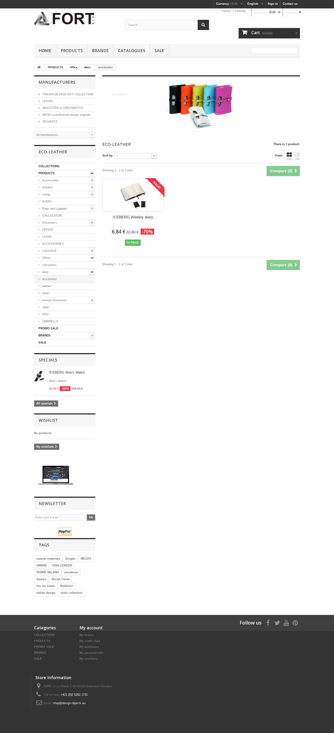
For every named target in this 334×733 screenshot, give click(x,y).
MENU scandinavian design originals (66, 114)
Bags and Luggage (54, 208)
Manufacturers (57, 82)
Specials (48, 360)
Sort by (107, 155)
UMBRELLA (49, 321)
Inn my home (45, 586)
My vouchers (88, 658)
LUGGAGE (49, 251)
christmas (71, 572)
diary (45, 272)
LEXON (47, 101)
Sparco (41, 579)
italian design (45, 592)
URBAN (41, 565)
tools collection (71, 592)
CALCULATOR (51, 215)
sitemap (240, 11)
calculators (49, 265)
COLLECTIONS (49, 166)
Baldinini (66, 586)
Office (45, 258)
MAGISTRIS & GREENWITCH (62, 108)
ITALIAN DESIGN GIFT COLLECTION (67, 94)
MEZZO (86, 558)
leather (46, 286)
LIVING (46, 236)
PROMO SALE (48, 328)
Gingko (70, 558)
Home (45, 50)
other (45, 293)
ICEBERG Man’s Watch (67, 372)
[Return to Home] (39, 67)
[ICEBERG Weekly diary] (133, 195)
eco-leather (49, 279)
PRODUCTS (72, 50)
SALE (159, 50)
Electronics (49, 222)
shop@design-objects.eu (69, 703)
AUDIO (46, 201)
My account (91, 627)
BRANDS (100, 50)
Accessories (50, 180)
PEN (44, 314)
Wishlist (48, 420)
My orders (87, 635)
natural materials (48, 558)
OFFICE (47, 229)
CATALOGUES (131, 50)
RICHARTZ (49, 121)
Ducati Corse (61, 579)
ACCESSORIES (52, 243)
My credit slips (90, 641)
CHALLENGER (62, 565)
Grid (289, 158)
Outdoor (47, 187)
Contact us (290, 3)
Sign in (273, 3)
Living (45, 194)
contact (226, 11)
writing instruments (54, 300)
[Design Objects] (76, 18)
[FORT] (55, 475)
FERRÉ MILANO (47, 572)
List (297, 158)
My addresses (89, 647)
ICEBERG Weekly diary (133, 217)
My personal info (91, 653)
